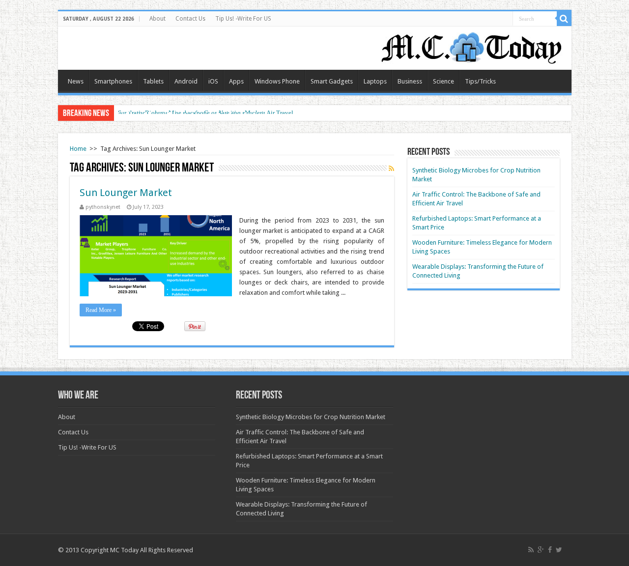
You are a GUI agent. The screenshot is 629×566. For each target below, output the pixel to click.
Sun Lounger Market (126, 192)
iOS (213, 81)
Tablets (153, 81)
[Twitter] (559, 550)
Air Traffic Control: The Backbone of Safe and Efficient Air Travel (205, 112)
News (76, 81)
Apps (236, 81)
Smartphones (113, 81)
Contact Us (190, 18)
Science (443, 81)
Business (410, 81)
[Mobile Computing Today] (471, 46)
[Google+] (541, 550)
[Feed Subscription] (391, 168)
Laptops (375, 81)
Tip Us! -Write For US (243, 18)
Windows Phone (277, 81)
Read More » (101, 310)
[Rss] (531, 550)
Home (78, 148)
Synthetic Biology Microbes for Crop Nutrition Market (310, 417)
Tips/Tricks (480, 81)
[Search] (564, 18)
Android (186, 81)
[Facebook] (550, 550)
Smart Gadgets (332, 81)
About (157, 18)
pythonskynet (103, 207)
